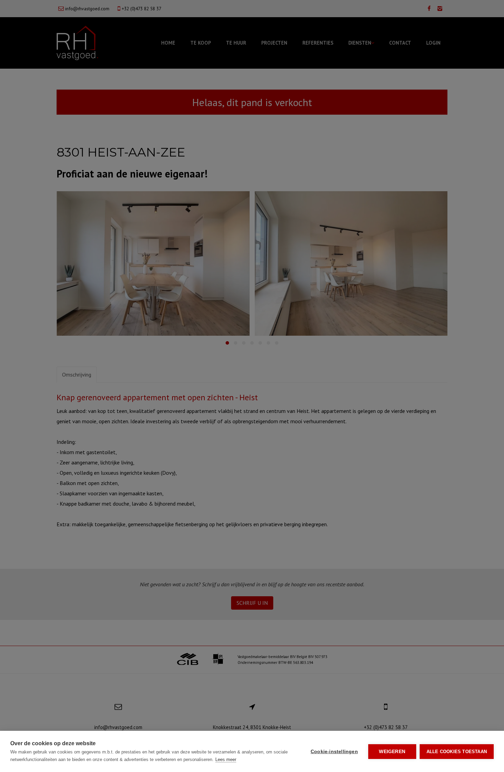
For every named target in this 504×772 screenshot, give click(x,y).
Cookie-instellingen (334, 751)
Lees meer (225, 759)
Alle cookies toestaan (457, 751)
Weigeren (392, 751)
